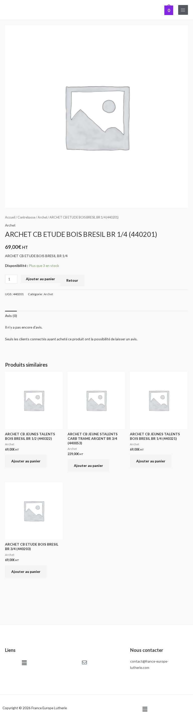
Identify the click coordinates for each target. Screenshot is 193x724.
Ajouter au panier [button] (25, 461)
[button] (24, 662)
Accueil (10, 217)
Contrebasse (26, 217)
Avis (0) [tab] (11, 316)
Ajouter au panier (40, 279)
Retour (72, 280)
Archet (42, 217)
